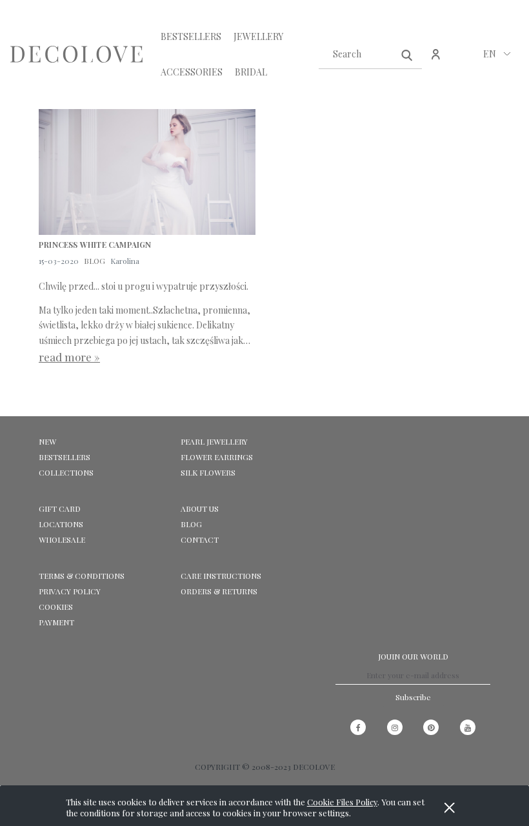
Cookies (56, 606)
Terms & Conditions (82, 575)
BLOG (94, 261)
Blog (191, 524)
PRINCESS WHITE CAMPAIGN (95, 245)
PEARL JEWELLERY (214, 441)
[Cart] (463, 61)
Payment (56, 622)
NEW (47, 441)
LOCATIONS (61, 524)
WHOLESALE (62, 539)
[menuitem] (190, 36)
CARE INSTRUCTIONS (221, 575)
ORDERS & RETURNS (219, 591)
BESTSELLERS (64, 457)
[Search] (407, 54)
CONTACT (200, 539)
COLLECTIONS (66, 472)
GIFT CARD (60, 508)
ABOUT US (200, 508)
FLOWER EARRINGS (217, 457)
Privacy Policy (70, 591)
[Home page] (76, 54)
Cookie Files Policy (342, 801)
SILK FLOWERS (208, 472)
